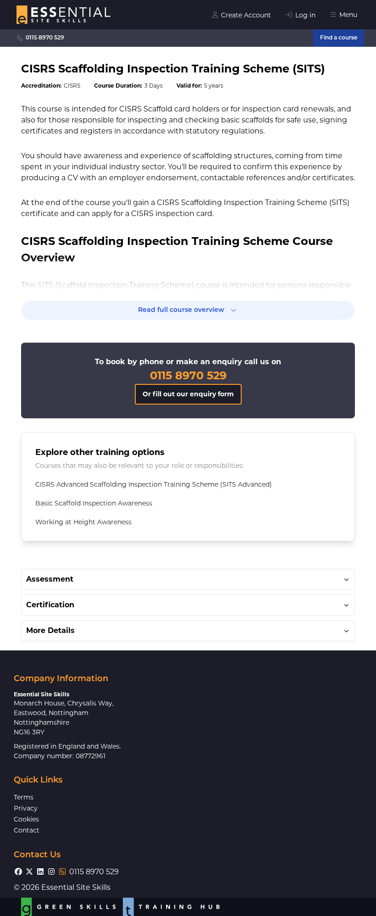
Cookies (26, 819)
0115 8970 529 (45, 38)
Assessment (49, 579)
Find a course (338, 38)
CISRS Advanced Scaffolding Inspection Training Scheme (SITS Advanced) (153, 484)
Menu (348, 15)
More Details (50, 630)
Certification (50, 604)
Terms (23, 797)
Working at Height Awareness (83, 522)
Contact (26, 830)
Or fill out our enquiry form (188, 394)
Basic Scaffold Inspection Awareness (93, 503)
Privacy (26, 808)
